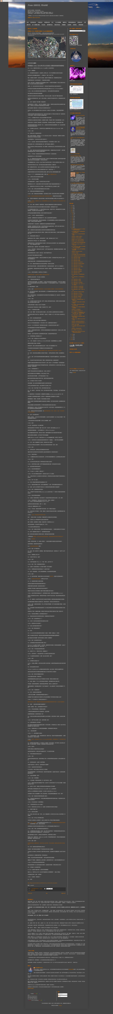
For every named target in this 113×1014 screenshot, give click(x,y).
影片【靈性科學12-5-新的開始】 (77, 282)
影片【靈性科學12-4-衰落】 (76, 280)
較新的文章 (30, 893)
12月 (73, 213)
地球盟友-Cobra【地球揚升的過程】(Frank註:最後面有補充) (40, 31)
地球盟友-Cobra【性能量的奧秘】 (80, 173)
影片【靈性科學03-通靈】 (76, 260)
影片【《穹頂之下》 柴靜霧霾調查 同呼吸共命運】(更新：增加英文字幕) (78, 313)
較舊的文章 (63, 893)
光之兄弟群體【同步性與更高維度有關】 (79, 242)
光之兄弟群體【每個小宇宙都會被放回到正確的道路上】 (78, 232)
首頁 (46, 893)
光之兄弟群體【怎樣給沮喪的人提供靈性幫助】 (78, 302)
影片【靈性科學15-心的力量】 (77, 293)
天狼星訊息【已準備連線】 (76, 309)
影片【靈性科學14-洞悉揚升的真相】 (78, 292)
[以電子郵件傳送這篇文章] (47, 888)
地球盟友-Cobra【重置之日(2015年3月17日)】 (78, 319)
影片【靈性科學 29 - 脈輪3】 (77, 315)
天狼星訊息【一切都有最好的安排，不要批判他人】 (78, 300)
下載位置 (74, 372)
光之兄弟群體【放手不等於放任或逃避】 (79, 254)
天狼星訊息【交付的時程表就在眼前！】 (79, 323)
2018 (72, 207)
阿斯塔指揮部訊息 (72, 22)
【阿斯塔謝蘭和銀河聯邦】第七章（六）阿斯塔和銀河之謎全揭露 (80, 128)
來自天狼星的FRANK (39, 967)
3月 (72, 227)
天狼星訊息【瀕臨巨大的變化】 (77, 236)
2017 (72, 208)
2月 (72, 334)
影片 (52, 22)
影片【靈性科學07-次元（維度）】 (77, 266)
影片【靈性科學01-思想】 (76, 259)
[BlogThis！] (48, 888)
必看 (28, 22)
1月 (72, 336)
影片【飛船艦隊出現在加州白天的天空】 (79, 256)
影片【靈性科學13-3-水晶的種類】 (78, 288)
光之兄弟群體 (58, 22)
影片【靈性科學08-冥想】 (76, 268)
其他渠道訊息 (33, 22)
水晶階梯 (69, 24)
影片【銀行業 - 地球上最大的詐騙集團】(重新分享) (78, 305)
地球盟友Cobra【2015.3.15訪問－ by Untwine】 (78, 245)
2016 (72, 210)
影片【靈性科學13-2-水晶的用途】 (78, 286)
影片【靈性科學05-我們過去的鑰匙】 (78, 263)
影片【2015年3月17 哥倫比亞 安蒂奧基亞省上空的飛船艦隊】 (78, 247)
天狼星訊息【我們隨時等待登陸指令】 (78, 321)
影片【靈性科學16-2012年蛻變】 (77, 295)
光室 (85, 22)
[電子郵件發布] (45, 888)
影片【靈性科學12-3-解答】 (76, 279)
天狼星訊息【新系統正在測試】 (77, 251)
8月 (72, 219)
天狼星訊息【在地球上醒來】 (77, 238)
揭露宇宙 (64, 22)
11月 (72, 215)
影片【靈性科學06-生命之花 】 (77, 265)
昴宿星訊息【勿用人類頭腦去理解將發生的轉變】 (78, 307)
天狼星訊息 (40, 22)
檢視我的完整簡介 (31, 988)
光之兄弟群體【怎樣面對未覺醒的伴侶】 (78, 183)
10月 (73, 216)
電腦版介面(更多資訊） (36, 17)
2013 (72, 339)
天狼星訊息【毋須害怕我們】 (77, 328)
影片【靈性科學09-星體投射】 (77, 269)
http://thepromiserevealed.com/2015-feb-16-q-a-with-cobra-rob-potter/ (42, 883)
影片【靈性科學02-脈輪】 (76, 257)
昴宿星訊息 (80, 22)
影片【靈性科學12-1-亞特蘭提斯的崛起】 (78, 275)
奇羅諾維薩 (81, 24)
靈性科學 (28, 24)
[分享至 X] (49, 888)
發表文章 (60, 994)
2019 (72, 205)
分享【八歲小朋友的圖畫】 (75, 153)
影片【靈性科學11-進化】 (76, 272)
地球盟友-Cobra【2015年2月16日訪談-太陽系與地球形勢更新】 (78, 332)
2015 (72, 212)
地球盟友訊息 (47, 22)
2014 (72, 338)
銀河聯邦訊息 (50, 24)
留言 (60, 996)
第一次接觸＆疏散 (36, 24)
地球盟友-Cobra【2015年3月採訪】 (78, 239)
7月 (72, 221)
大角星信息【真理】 (75, 253)
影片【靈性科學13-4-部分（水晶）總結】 (78, 290)
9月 (72, 218)
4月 (72, 226)
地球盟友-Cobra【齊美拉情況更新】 (78, 241)
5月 (72, 224)
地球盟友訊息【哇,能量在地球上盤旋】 (77, 164)
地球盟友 (75, 24)
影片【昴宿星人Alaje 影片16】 (77, 330)
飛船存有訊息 (57, 24)
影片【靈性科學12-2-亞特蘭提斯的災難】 (78, 277)
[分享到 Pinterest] (52, 888)
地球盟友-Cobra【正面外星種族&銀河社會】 (78, 138)
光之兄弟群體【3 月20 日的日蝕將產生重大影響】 (78, 249)
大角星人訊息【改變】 (75, 324)
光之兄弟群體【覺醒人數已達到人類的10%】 (78, 326)
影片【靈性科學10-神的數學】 (77, 271)
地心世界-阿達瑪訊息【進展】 (76, 156)
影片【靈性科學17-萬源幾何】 (77, 296)
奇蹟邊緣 (64, 24)
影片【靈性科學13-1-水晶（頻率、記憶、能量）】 (78, 284)
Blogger (60, 1005)
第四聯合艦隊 (71, 969)
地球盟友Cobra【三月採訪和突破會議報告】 (78, 234)
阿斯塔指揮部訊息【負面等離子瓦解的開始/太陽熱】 (78, 317)
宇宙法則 (43, 24)
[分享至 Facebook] (50, 888)
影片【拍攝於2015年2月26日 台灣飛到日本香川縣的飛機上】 (78, 230)
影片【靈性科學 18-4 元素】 (77, 298)
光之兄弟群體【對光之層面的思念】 (77, 193)
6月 (72, 223)
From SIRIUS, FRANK (38, 5)
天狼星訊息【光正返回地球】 (80, 116)
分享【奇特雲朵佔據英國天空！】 (77, 311)
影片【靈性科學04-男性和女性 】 (77, 262)
